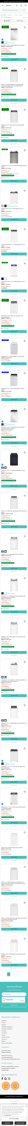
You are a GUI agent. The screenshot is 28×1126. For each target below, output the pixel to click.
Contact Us (4, 1039)
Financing (4, 1031)
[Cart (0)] (25, 5)
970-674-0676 (8, 1055)
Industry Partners (6, 1037)
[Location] (17, 5)
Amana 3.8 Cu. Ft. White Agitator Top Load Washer (12, 847)
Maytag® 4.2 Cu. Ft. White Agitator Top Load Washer (12, 554)
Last (19, 974)
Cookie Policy (8, 1115)
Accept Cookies (20, 1123)
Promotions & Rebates (7, 1029)
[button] (2, 5)
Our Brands (4, 1033)
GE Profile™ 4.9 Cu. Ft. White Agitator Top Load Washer (13, 45)
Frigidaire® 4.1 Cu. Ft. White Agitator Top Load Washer (12, 356)
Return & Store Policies (7, 1043)
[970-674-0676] (21, 5)
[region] (14, 1115)
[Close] (26, 1106)
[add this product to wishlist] (25, 27)
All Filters (8, 20)
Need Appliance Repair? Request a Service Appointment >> (14, 1)
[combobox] (20, 21)
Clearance (4, 1024)
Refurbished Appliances (7, 1027)
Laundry (16, 15)
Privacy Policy (14, 1103)
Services (3, 1035)
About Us (4, 1041)
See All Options (11, 42)
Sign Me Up (14, 1005)
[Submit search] (24, 10)
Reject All (7, 1123)
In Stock (3, 1022)
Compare (15, 62)
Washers (21, 15)
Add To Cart (14, 59)
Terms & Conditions (14, 1101)
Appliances (10, 15)
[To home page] (8, 5)
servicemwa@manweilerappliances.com (11, 1059)
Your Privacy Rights (14, 1118)
